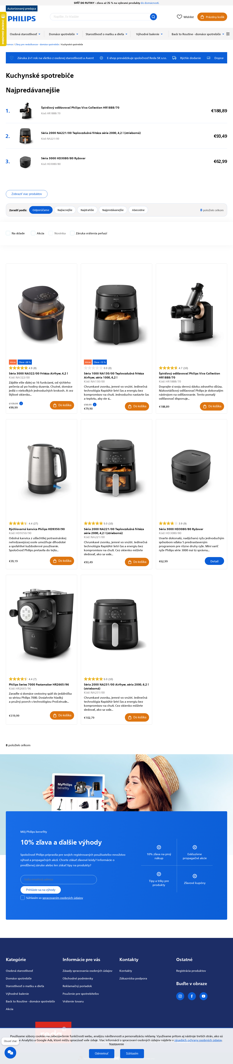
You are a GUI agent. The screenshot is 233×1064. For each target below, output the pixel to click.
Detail (214, 561)
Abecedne (138, 210)
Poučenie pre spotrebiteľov (81, 993)
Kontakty (125, 971)
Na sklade (18, 233)
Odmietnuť (101, 1053)
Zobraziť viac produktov (26, 194)
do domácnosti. (150, 3)
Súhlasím (132, 1053)
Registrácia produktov (191, 971)
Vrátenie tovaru (73, 1001)
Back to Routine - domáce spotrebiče (30, 1001)
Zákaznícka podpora (133, 978)
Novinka (60, 233)
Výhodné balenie (17, 993)
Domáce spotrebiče (19, 978)
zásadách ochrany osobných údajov (198, 1040)
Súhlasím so (54, 898)
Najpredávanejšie (113, 210)
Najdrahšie (87, 210)
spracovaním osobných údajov (62, 898)
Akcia (40, 233)
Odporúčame (41, 210)
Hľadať (153, 16)
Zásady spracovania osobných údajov (87, 971)
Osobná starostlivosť (19, 971)
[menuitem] (25, 34)
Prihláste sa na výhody (40, 889)
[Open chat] (10, 1054)
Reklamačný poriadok (77, 986)
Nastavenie (116, 1044)
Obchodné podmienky (78, 978)
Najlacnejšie (65, 210)
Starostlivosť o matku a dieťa (25, 986)
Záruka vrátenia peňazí (91, 233)
